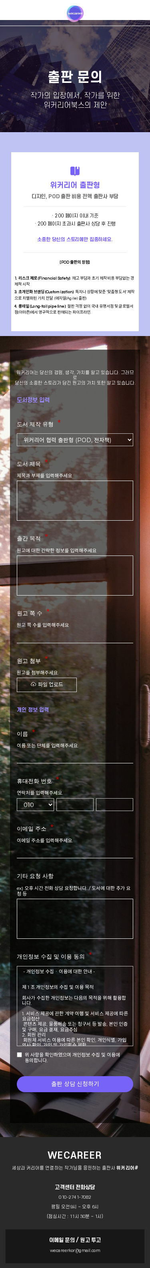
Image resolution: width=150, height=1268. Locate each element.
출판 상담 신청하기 (75, 1084)
